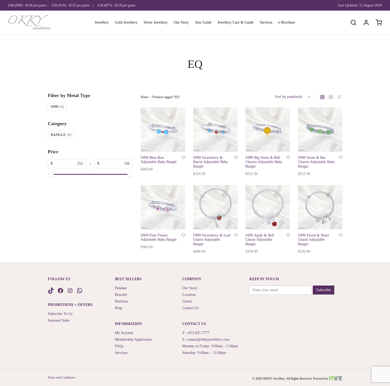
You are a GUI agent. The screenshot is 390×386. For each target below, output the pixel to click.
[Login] (366, 22)
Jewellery (102, 22)
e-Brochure (286, 22)
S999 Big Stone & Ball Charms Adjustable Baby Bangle (263, 161)
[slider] (50, 174)
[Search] (353, 22)
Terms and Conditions (61, 377)
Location (189, 295)
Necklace (121, 301)
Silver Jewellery (156, 22)
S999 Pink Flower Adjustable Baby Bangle (159, 237)
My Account (124, 333)
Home (144, 97)
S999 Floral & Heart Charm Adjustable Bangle (313, 239)
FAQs (119, 346)
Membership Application (133, 339)
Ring (118, 308)
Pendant (121, 288)
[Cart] (379, 22)
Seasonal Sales (59, 320)
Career (187, 301)
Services (266, 22)
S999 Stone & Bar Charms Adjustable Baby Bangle (316, 161)
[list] (339, 97)
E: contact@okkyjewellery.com (205, 339)
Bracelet (121, 295)
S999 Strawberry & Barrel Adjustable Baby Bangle (210, 161)
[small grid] (331, 97)
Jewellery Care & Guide (236, 22)
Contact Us (190, 308)
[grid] (322, 97)
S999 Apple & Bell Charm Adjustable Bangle (259, 239)
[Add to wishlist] (183, 157)
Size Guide (203, 22)
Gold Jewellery (126, 22)
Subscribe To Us (60, 314)
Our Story (181, 22)
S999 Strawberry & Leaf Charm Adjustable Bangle (212, 239)
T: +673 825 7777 (195, 333)
